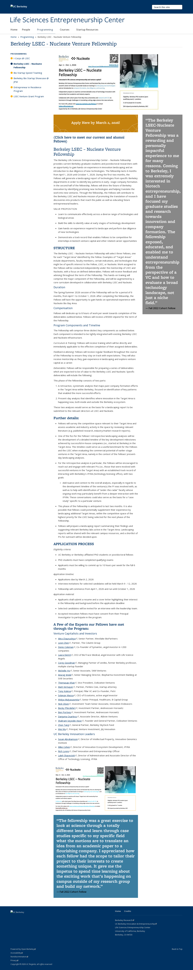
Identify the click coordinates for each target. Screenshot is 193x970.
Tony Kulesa (65, 691)
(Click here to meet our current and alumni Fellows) (89, 139)
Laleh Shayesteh (67, 755)
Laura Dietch (65, 654)
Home (14, 29)
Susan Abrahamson (68, 739)
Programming (45, 29)
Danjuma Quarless (68, 716)
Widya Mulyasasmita (69, 699)
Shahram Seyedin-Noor (71, 720)
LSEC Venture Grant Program (29, 96)
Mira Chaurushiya (67, 638)
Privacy (14, 960)
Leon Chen (64, 642)
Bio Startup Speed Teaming (28, 72)
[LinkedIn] (19, 917)
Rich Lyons (64, 751)
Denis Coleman (66, 647)
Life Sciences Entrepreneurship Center (67, 20)
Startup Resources (87, 29)
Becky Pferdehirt (67, 708)
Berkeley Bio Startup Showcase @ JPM (31, 80)
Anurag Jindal (65, 674)
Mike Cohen (65, 746)
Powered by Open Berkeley (23, 949)
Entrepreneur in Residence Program (27, 89)
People (26, 29)
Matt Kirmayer (66, 686)
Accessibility (17, 953)
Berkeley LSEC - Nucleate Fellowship (28, 65)
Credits (127, 911)
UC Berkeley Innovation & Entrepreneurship (136, 923)
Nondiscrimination (19, 956)
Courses (65, 29)
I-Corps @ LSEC (22, 58)
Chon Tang (64, 724)
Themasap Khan (67, 682)
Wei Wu (63, 729)
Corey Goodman (67, 662)
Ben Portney (65, 712)
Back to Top (177, 949)
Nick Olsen (64, 703)
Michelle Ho (65, 670)
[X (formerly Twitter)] (13, 917)
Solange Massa (66, 695)
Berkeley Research (124, 920)
